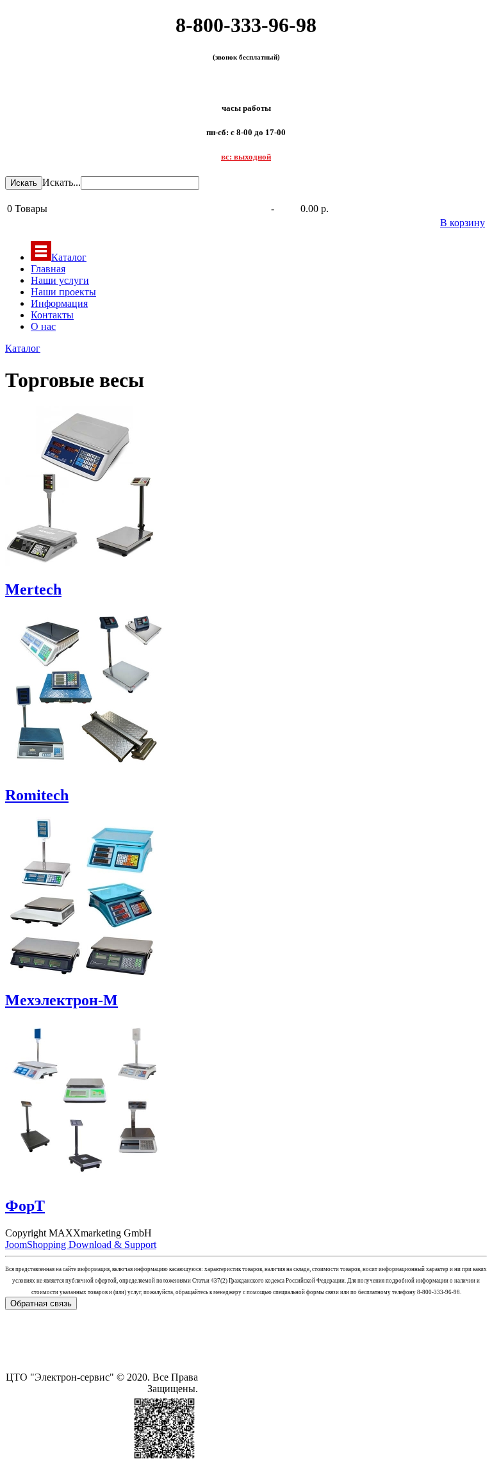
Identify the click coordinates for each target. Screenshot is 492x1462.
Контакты (52, 314)
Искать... (61, 182)
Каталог (68, 257)
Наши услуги (60, 280)
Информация (59, 303)
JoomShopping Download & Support (80, 1244)
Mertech (33, 589)
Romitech (37, 795)
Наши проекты (63, 291)
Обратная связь (41, 1303)
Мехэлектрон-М (61, 1000)
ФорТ (25, 1205)
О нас (43, 326)
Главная (48, 268)
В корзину (462, 222)
